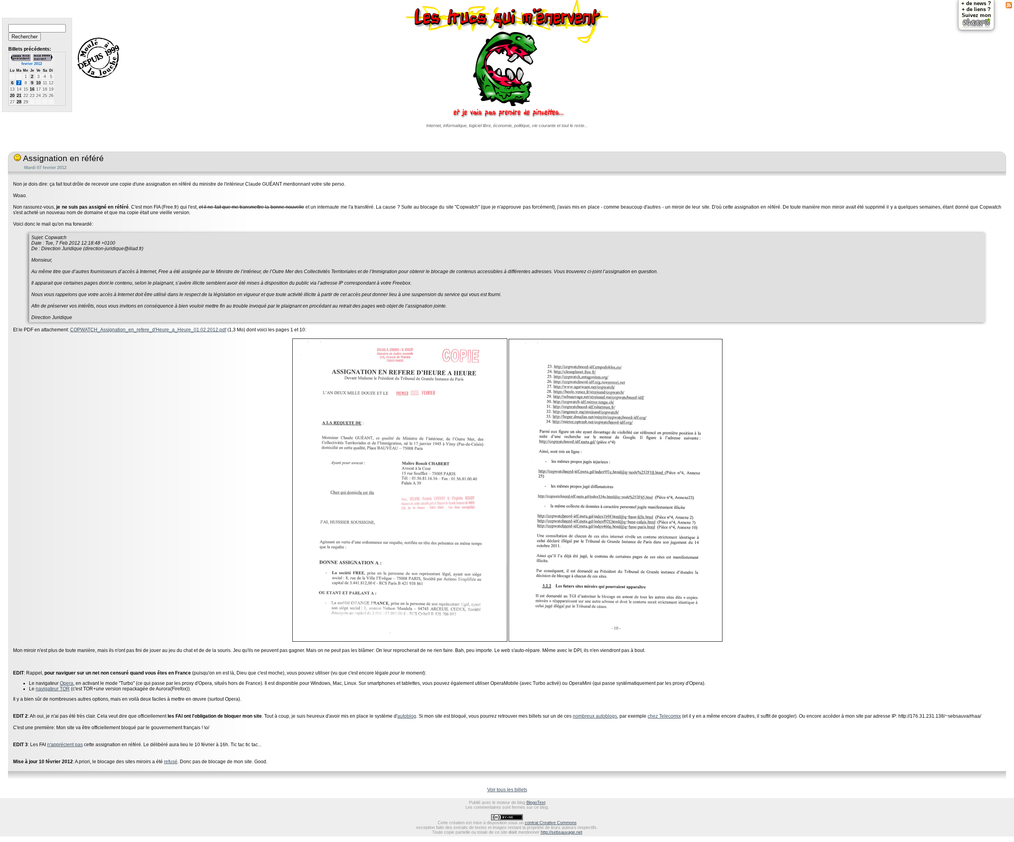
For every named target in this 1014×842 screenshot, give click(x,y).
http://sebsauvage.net (561, 832)
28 (19, 101)
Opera (66, 683)
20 (12, 95)
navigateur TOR (53, 689)
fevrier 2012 (31, 64)
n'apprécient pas (65, 744)
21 (19, 95)
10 (38, 82)
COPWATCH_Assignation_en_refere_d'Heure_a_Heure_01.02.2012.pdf (148, 330)
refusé (170, 761)
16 (32, 89)
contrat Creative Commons (551, 822)
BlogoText (535, 802)
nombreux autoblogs (595, 716)
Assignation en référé (62, 158)
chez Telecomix (664, 716)
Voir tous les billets (507, 790)
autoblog (406, 716)
